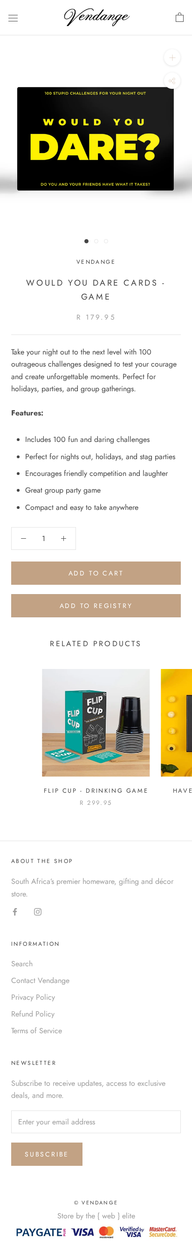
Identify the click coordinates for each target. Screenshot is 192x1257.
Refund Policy (33, 1014)
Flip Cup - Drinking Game (96, 790)
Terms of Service (36, 1030)
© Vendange (96, 1202)
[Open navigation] (13, 17)
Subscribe (47, 1154)
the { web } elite (110, 1215)
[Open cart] (180, 17)
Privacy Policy (33, 997)
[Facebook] (15, 911)
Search (22, 963)
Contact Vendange (40, 980)
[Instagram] (37, 911)
